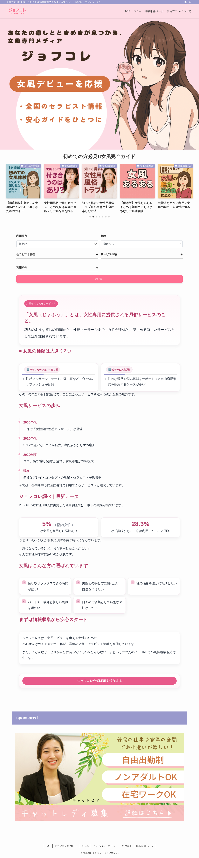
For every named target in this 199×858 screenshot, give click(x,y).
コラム (85, 845)
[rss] (185, 2)
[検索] (190, 2)
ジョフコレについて (65, 845)
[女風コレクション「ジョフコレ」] (17, 11)
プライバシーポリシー (105, 845)
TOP (48, 845)
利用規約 (127, 845)
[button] (90, 216)
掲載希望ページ (145, 845)
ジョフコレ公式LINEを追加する (99, 680)
